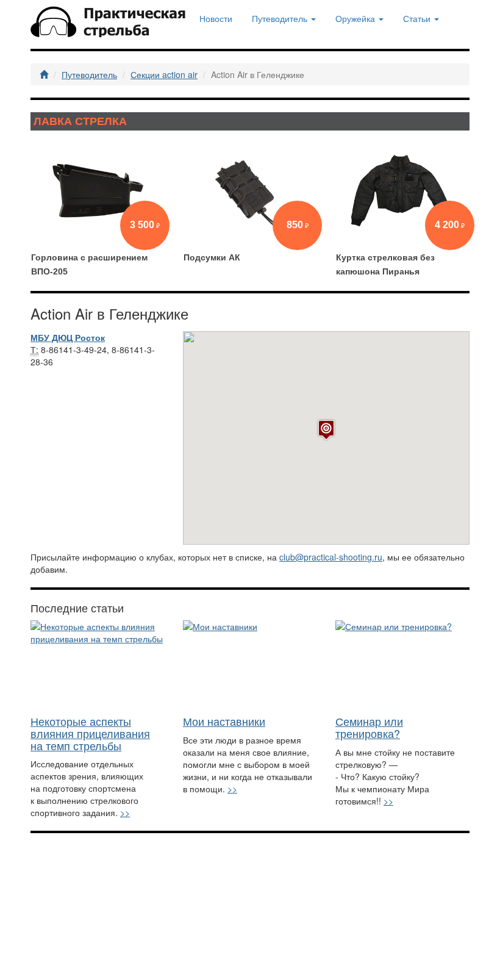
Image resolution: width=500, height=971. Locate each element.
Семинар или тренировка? (369, 727)
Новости (215, 18)
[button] (326, 430)
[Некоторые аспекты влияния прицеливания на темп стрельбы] (97, 664)
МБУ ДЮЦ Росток (67, 337)
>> (125, 812)
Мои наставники (224, 721)
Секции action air (164, 74)
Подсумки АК (212, 257)
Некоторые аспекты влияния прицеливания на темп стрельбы (90, 733)
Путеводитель (89, 74)
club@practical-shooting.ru (330, 557)
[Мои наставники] (250, 664)
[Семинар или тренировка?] (402, 664)
